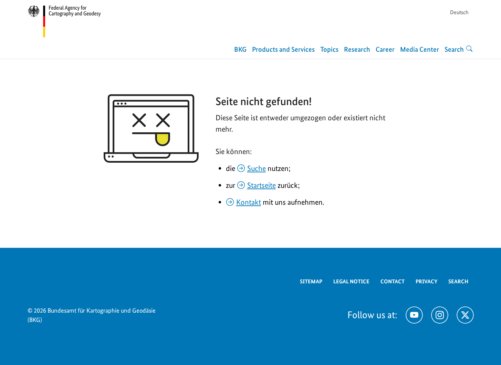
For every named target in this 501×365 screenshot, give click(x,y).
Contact (392, 281)
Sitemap (311, 281)
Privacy (426, 281)
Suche (256, 168)
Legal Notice (351, 281)
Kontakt (248, 201)
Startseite (261, 185)
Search (458, 281)
